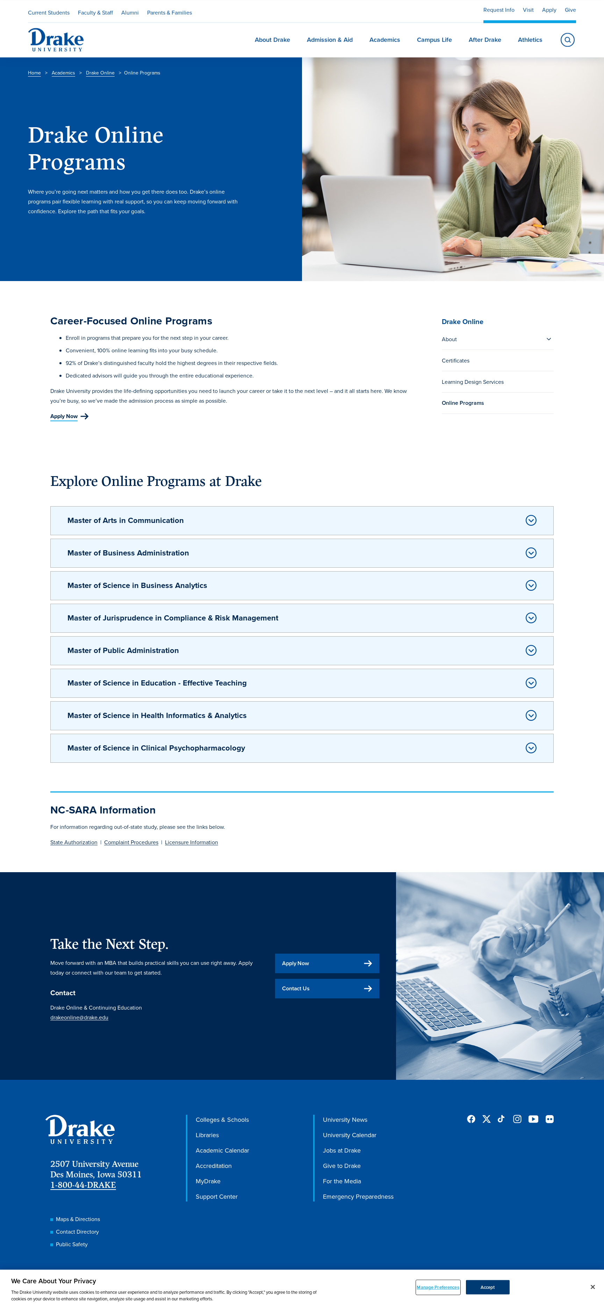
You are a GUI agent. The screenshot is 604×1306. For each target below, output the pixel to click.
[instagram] (517, 1119)
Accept (488, 1287)
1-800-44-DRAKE (83, 1185)
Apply (549, 10)
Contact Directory (77, 1231)
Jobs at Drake (342, 1150)
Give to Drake (342, 1165)
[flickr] (549, 1119)
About (449, 339)
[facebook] (471, 1119)
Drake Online (100, 72)
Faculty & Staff (95, 12)
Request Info (499, 10)
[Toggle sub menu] (549, 339)
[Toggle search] (567, 39)
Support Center (217, 1196)
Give (570, 10)
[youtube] (533, 1119)
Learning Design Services (473, 382)
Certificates (455, 360)
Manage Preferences (438, 1287)
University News (345, 1119)
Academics (63, 72)
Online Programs (463, 403)
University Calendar (349, 1135)
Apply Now (64, 416)
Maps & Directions (78, 1219)
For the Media (342, 1181)
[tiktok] (502, 1119)
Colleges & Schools (222, 1119)
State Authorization (74, 842)
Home (34, 72)
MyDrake (208, 1181)
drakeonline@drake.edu (79, 1017)
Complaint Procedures (131, 842)
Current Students (49, 12)
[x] (486, 1119)
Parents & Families (169, 12)
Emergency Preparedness (358, 1196)
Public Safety (72, 1244)
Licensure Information (191, 842)
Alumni (130, 12)
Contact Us (296, 988)
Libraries (207, 1135)
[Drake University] (56, 39)
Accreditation (214, 1165)
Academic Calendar (222, 1150)
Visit (528, 10)
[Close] (593, 1287)
